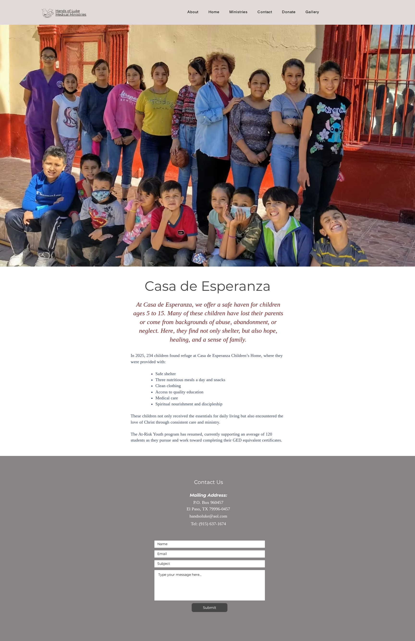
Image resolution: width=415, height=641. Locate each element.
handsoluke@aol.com (208, 516)
